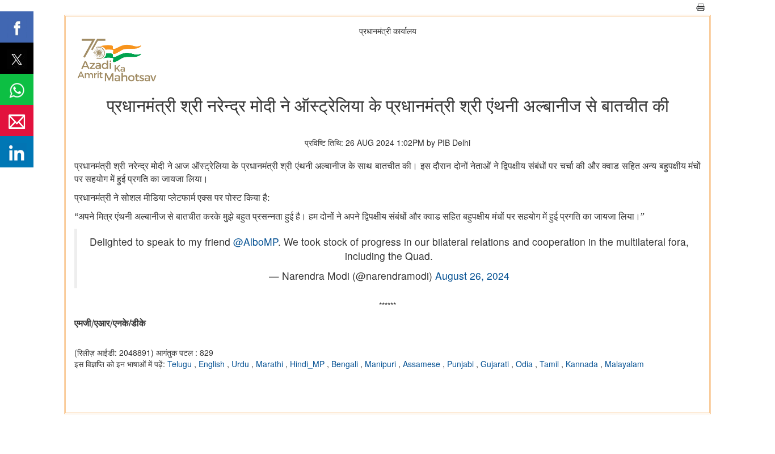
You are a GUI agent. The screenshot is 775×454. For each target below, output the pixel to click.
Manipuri (381, 363)
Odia (525, 363)
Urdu (241, 363)
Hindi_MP (308, 363)
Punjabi (461, 363)
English (213, 363)
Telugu (180, 363)
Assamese (423, 363)
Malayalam (624, 363)
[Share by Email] (16, 120)
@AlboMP (255, 241)
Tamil (550, 363)
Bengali (345, 363)
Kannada (583, 363)
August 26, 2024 (472, 275)
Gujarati (496, 363)
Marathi (270, 363)
